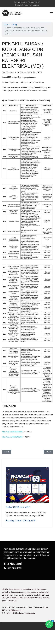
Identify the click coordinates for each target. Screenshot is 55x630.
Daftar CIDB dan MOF (18, 507)
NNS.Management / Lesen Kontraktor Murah (30, 607)
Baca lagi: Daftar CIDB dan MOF (20, 521)
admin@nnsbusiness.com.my (28, 5)
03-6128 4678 (21, 2)
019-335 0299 (34, 2)
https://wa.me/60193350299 (12, 432)
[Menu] (51, 13)
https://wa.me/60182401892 (12, 437)
